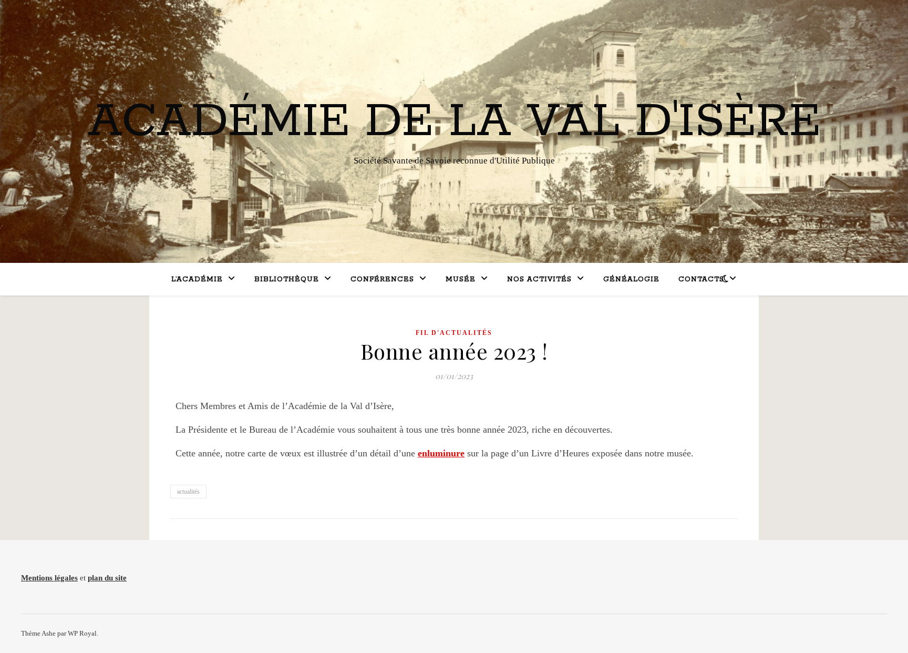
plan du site (107, 578)
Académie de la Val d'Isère (454, 122)
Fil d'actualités (454, 332)
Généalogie (631, 279)
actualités (188, 491)
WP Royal (82, 633)
